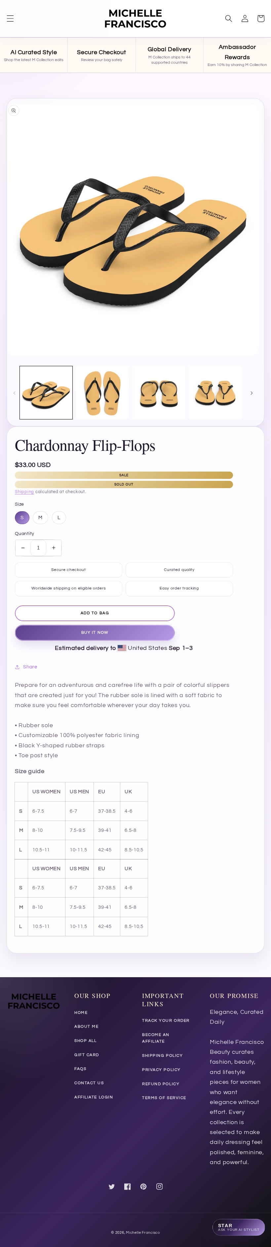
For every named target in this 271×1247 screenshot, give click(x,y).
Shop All (85, 1041)
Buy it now (94, 632)
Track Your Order (166, 1020)
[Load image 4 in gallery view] (215, 392)
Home (81, 1013)
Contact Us (89, 1083)
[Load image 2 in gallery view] (102, 392)
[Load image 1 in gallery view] (46, 392)
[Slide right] (251, 392)
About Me (86, 1026)
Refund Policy (160, 1084)
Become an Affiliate (156, 1038)
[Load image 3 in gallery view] (159, 392)
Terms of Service (164, 1098)
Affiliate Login (93, 1097)
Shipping (24, 491)
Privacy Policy (161, 1070)
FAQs (80, 1069)
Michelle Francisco (143, 1232)
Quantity (24, 533)
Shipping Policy (162, 1055)
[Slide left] (14, 392)
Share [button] (30, 666)
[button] (10, 18)
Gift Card (86, 1055)
